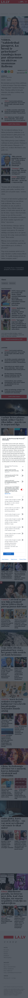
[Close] (24, 438)
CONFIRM (8, 553)
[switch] (22, 470)
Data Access (14, 559)
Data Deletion (5, 559)
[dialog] (14, 499)
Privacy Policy (22, 559)
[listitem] (14, 466)
